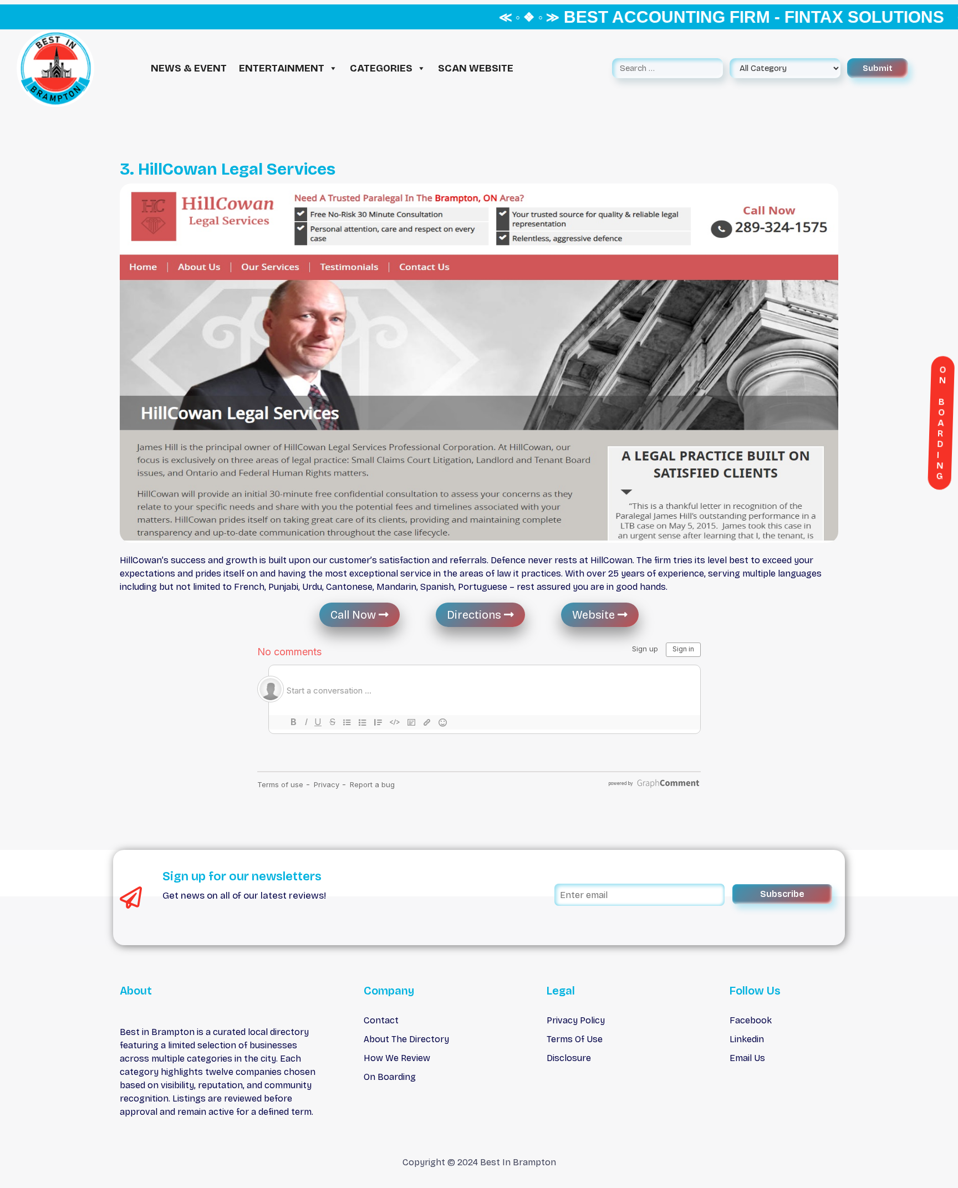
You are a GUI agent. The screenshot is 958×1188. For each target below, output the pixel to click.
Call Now (354, 614)
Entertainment (281, 68)
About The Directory (406, 1039)
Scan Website (475, 68)
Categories (381, 68)
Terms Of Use (575, 1039)
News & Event (189, 68)
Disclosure (569, 1058)
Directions (475, 614)
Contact (381, 1020)
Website (595, 614)
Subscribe (782, 894)
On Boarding (390, 1077)
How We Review (397, 1058)
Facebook (751, 1020)
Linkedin (747, 1039)
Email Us (747, 1058)
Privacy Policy (576, 1020)
